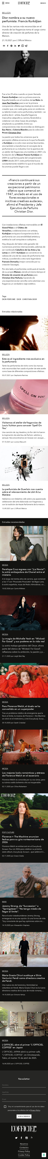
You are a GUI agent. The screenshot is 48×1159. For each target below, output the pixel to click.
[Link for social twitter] (16, 1138)
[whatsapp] (22, 46)
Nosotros (24, 1144)
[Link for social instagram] (26, 1138)
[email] (4, 46)
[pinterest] (11, 46)
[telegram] (26, 46)
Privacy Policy (35, 1110)
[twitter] (19, 46)
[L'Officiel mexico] (24, 3)
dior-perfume (8, 299)
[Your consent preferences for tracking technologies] (44, 1155)
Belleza (6, 13)
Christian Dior (14, 133)
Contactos (24, 1147)
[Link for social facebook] (21, 1138)
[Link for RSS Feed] (32, 1138)
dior (19, 299)
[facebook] (8, 46)
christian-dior (29, 299)
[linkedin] (15, 46)
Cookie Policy (24, 1155)
